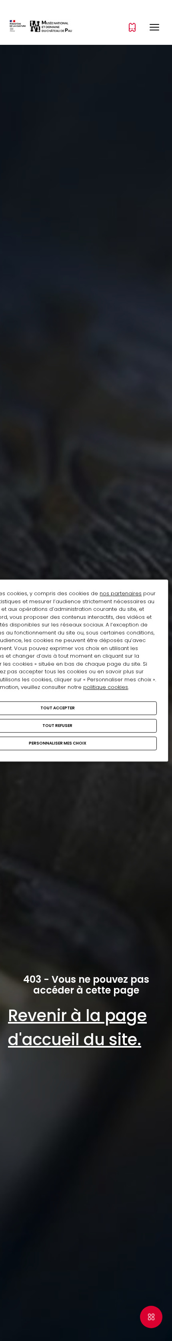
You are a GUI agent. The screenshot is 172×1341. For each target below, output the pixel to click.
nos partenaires (121, 593)
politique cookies (105, 687)
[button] (154, 27)
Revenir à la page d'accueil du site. (77, 1027)
